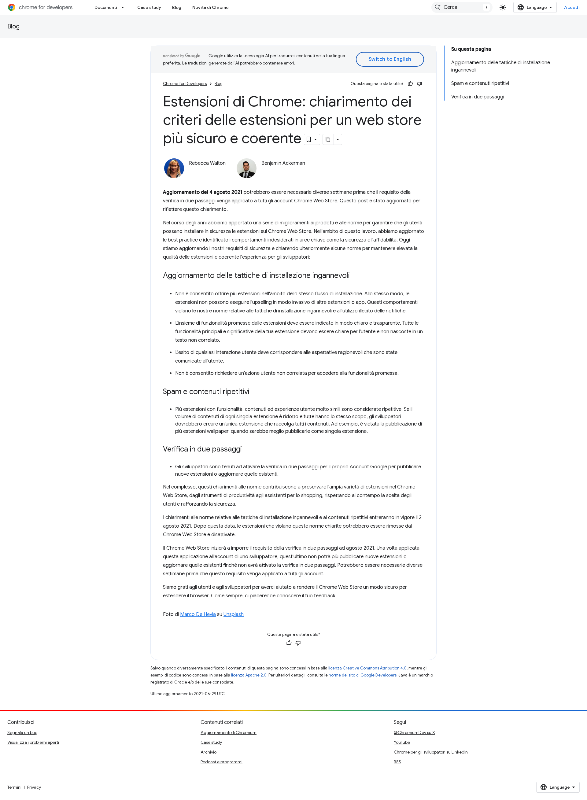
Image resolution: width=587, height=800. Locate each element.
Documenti (105, 7)
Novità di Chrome (210, 7)
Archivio (208, 752)
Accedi (572, 7)
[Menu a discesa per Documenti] (124, 7)
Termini (14, 787)
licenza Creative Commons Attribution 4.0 (367, 668)
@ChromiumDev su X (414, 732)
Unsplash (233, 614)
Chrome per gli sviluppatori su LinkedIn (431, 752)
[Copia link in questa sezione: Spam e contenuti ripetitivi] (255, 392)
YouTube (402, 742)
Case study (149, 7)
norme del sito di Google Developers (363, 675)
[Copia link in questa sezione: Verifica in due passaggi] (248, 449)
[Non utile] (419, 83)
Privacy (34, 787)
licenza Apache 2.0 (249, 675)
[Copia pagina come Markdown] (328, 139)
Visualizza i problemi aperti (33, 742)
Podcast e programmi (221, 762)
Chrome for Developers (185, 83)
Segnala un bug (22, 732)
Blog (176, 7)
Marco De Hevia (198, 614)
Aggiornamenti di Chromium (229, 732)
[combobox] (462, 7)
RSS (397, 762)
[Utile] (410, 83)
